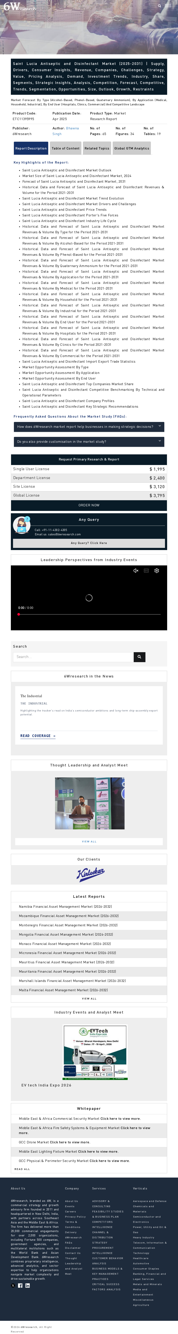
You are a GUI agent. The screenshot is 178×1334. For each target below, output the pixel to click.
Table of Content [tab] (66, 148)
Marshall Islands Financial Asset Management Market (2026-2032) (72, 981)
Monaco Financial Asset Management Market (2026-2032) (65, 944)
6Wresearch (28, 1327)
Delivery (71, 1232)
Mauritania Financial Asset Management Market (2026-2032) (67, 972)
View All (89, 841)
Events (70, 1206)
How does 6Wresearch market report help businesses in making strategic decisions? (85, 427)
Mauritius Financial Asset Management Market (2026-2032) (66, 962)
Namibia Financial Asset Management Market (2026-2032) (65, 907)
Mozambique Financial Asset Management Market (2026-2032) (69, 916)
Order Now (89, 505)
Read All (22, 1169)
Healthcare (141, 1258)
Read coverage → (38, 736)
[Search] (159, 6)
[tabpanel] (89, 715)
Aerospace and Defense (150, 1201)
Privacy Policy (75, 1217)
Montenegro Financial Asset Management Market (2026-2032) (68, 925)
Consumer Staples (146, 1269)
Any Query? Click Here (89, 543)
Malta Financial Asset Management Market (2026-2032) (63, 990)
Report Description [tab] (31, 148)
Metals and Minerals (147, 1284)
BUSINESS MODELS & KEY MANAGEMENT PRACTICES (107, 1274)
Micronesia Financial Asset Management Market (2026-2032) (67, 953)
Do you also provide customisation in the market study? (61, 442)
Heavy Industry (144, 1237)
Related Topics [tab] (97, 148)
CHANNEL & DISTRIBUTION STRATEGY (102, 1237)
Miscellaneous (143, 1300)
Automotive (141, 1263)
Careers (70, 1211)
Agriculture (141, 1305)
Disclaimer (73, 1248)
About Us (71, 1201)
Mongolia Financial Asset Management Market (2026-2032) (66, 935)
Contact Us (73, 1253)
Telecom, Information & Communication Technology (150, 1248)
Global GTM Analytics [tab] (131, 148)
